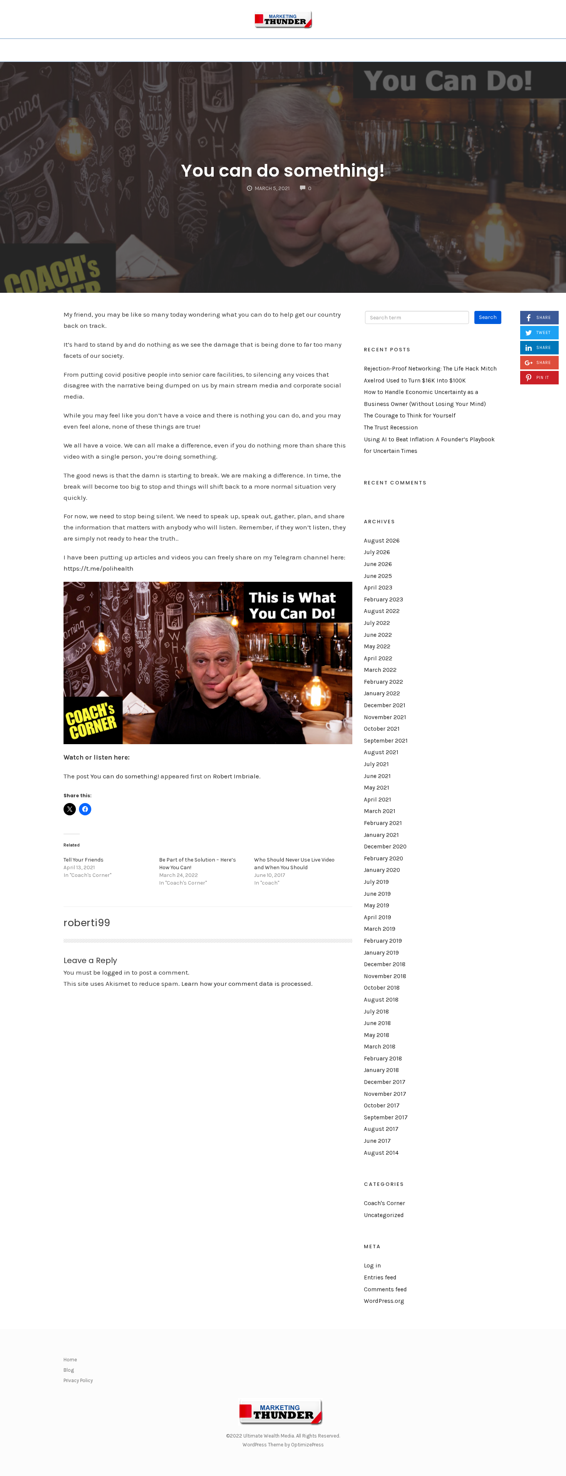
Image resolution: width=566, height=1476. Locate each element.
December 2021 (384, 705)
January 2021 (381, 835)
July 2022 (377, 622)
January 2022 (382, 693)
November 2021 (385, 717)
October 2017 (382, 1105)
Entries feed (380, 1277)
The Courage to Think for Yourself (409, 415)
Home (70, 1359)
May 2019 (376, 905)
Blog (69, 1370)
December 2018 (384, 964)
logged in (116, 972)
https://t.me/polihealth (99, 568)
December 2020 (385, 846)
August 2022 (382, 611)
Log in (372, 1265)
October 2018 (382, 987)
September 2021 (386, 740)
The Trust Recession (391, 427)
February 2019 (383, 940)
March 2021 (379, 811)
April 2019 (377, 917)
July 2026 (377, 552)
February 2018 (383, 1058)
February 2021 (383, 823)
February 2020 (383, 858)
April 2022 (378, 658)
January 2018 (381, 1070)
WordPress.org (384, 1300)
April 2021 (377, 799)
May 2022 (377, 646)
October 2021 (382, 728)
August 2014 (381, 1152)
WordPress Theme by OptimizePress (283, 1445)
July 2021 (376, 764)
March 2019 (379, 928)
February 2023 (383, 599)
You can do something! (283, 171)
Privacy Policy (78, 1380)
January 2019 (381, 952)
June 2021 (377, 776)
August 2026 (382, 540)
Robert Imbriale (236, 776)
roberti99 (87, 923)
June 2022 (378, 634)
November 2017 (385, 1093)
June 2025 (378, 576)
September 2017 (386, 1117)
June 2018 (377, 1023)
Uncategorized (384, 1215)
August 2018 (381, 999)
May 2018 (376, 1035)
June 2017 (377, 1140)
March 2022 (380, 669)
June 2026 (378, 564)
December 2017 (384, 1082)
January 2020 (382, 870)
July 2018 (376, 1011)
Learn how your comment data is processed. (247, 983)
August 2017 (381, 1128)
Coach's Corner (384, 1203)
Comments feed (385, 1289)
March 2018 (379, 1046)
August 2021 (381, 752)
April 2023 (378, 587)
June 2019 (377, 893)
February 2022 (383, 681)
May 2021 (376, 787)
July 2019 (376, 881)
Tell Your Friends (84, 860)
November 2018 (385, 976)
